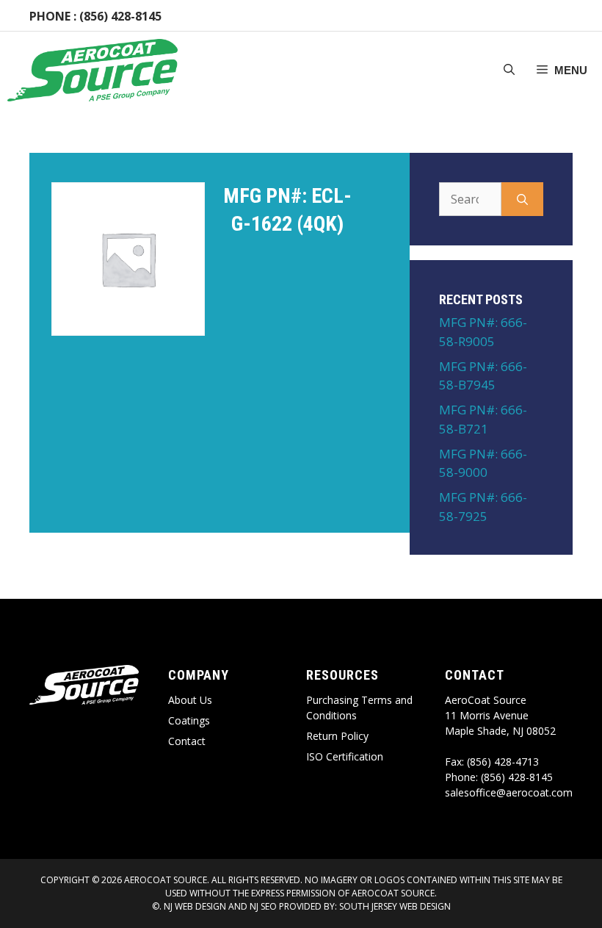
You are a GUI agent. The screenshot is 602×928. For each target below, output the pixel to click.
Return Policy (337, 736)
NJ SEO (263, 906)
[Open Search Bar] (509, 70)
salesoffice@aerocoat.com (509, 792)
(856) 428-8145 (120, 16)
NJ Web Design (194, 906)
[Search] (522, 199)
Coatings (189, 720)
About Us (190, 700)
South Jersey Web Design (395, 906)
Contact (187, 741)
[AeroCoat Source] (92, 70)
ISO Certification (344, 756)
